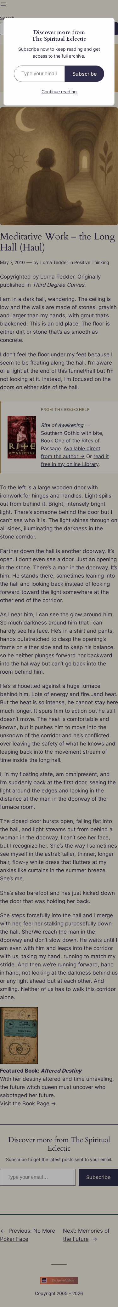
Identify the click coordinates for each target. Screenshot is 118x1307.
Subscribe (84, 74)
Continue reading (59, 91)
